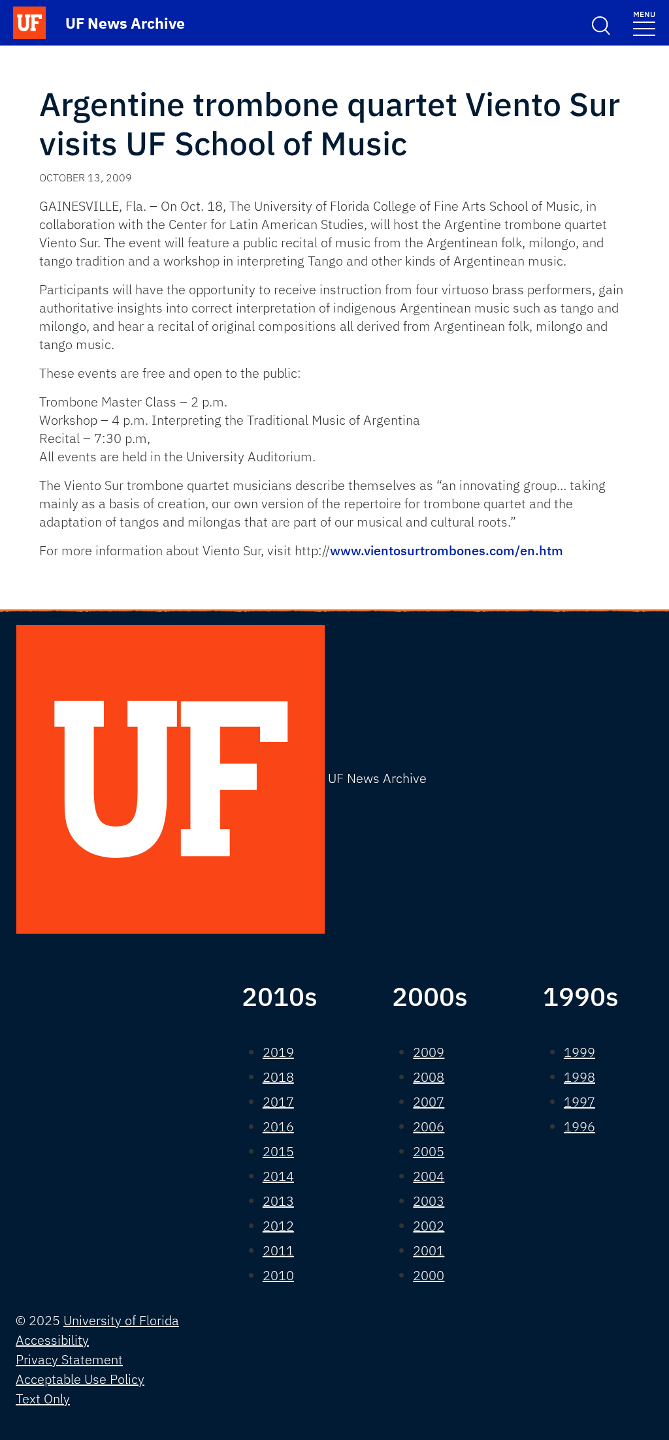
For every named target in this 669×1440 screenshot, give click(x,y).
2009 (428, 1052)
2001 (428, 1250)
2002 (428, 1225)
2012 (278, 1225)
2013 (278, 1201)
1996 (579, 1126)
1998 (579, 1077)
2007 (428, 1102)
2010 (278, 1275)
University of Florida (121, 1320)
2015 (278, 1151)
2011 (278, 1250)
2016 (278, 1126)
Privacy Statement (69, 1359)
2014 (278, 1176)
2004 (428, 1176)
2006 (428, 1126)
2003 (428, 1201)
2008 (428, 1077)
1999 (579, 1052)
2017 (278, 1102)
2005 (428, 1151)
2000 (428, 1275)
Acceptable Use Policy (80, 1379)
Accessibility (52, 1340)
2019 (278, 1052)
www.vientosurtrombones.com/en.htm (446, 550)
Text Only (43, 1398)
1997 (579, 1102)
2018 (278, 1077)
